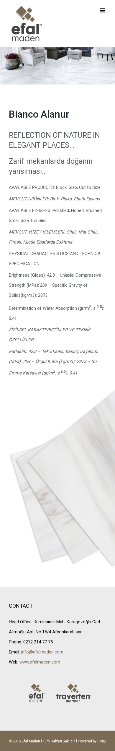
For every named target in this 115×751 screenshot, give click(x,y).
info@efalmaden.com (42, 652)
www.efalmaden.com (39, 662)
